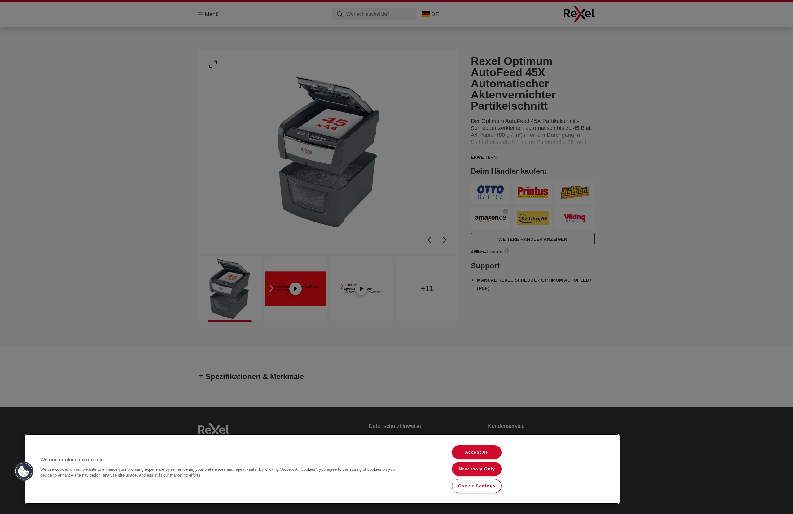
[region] (322, 469)
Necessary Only (477, 468)
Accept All (477, 452)
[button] (24, 471)
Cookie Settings (476, 485)
